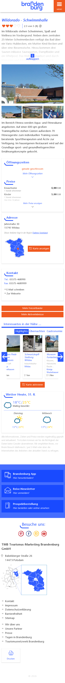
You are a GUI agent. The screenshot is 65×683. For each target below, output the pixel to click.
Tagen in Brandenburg (18, 637)
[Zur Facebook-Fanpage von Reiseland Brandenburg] (28, 534)
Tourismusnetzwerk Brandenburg (24, 641)
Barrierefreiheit (13, 614)
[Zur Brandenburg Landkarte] (24, 581)
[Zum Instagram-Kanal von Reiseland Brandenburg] (36, 534)
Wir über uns (12, 624)
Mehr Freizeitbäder (32, 308)
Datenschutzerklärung (18, 609)
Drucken (11, 659)
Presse (8, 633)
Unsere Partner (13, 629)
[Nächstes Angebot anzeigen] (60, 357)
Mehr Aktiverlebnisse (32, 314)
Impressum (11, 605)
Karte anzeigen (40, 248)
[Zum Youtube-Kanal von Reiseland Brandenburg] (44, 534)
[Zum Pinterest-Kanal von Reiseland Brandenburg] (21, 534)
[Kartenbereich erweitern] (60, 333)
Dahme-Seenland (40, 233)
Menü (59, 9)
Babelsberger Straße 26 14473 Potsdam (18, 558)
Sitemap (10, 618)
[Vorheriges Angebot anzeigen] (4, 357)
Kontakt (9, 601)
